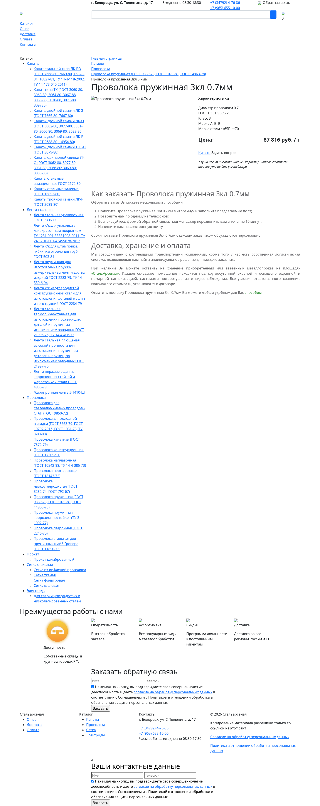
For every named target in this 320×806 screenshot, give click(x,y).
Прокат (33, 554)
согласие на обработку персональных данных (173, 692)
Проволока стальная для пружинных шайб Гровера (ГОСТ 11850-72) (56, 543)
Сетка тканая (45, 575)
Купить (204, 152)
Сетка (91, 729)
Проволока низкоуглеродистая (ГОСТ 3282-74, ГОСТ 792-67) (55, 486)
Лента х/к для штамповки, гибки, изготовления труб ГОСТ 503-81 (56, 251)
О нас (24, 28)
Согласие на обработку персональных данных (249, 736)
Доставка (27, 34)
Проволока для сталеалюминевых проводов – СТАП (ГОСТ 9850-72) (59, 408)
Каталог (26, 23)
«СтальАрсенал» (105, 273)
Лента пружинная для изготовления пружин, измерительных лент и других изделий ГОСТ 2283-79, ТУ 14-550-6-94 (59, 272)
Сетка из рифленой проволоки (60, 569)
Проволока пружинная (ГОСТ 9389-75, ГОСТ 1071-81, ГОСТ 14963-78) (58, 502)
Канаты (33, 63)
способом (253, 292)
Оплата (26, 39)
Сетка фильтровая (49, 580)
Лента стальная (40, 209)
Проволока (36, 397)
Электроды (36, 590)
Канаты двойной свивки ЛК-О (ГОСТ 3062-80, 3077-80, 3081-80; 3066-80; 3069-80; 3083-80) (59, 126)
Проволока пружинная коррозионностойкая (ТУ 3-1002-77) (57, 517)
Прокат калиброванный (54, 559)
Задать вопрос (223, 152)
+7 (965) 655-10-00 (225, 7)
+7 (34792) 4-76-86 (225, 2)
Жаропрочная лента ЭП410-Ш (59, 392)
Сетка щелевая (46, 585)
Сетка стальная (40, 564)
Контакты (28, 44)
